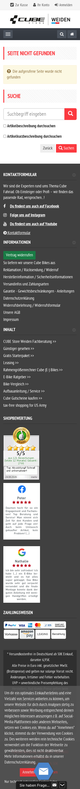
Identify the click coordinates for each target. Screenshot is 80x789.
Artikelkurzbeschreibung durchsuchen (34, 136)
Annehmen (30, 772)
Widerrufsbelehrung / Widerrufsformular (31, 305)
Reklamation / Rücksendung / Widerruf (30, 270)
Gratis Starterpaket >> (18, 355)
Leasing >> (11, 363)
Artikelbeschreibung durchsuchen (31, 126)
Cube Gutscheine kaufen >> (22, 398)
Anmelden (65, 5)
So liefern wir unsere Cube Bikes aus (29, 263)
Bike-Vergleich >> (16, 384)
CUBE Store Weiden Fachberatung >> (29, 341)
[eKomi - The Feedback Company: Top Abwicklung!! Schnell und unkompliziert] (21, 453)
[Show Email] (54, 785)
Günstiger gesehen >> (18, 348)
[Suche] (61, 34)
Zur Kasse (21, 5)
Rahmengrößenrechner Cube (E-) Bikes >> (33, 370)
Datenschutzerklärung (18, 298)
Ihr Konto (43, 5)
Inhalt (9, 330)
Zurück (47, 148)
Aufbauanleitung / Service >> (24, 391)
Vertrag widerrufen (19, 255)
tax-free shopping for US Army (24, 405)
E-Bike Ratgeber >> (17, 377)
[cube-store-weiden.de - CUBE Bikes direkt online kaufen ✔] (72, 34)
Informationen (17, 243)
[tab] (40, 176)
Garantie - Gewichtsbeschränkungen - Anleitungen (38, 291)
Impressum (11, 319)
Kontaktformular (20, 175)
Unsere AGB (11, 312)
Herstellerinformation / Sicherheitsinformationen (38, 277)
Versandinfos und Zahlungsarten (26, 284)
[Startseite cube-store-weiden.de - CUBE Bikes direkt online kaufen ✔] (40, 19)
